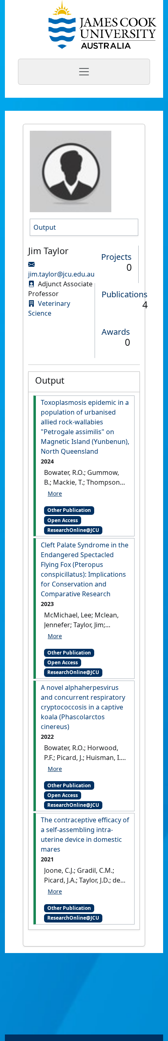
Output (44, 227)
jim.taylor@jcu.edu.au (61, 274)
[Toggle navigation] (84, 72)
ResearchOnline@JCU (73, 530)
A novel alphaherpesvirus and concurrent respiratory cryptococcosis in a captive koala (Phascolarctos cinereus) (83, 707)
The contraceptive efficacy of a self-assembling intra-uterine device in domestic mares (85, 834)
